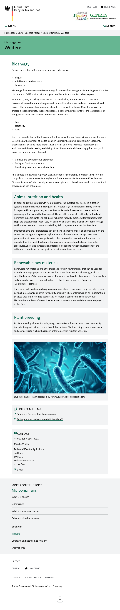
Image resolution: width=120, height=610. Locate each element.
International (18, 547)
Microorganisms (51, 32)
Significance (18, 503)
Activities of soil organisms (25, 518)
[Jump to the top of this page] (60, 600)
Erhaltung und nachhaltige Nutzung (29, 540)
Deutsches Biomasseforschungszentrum (36, 414)
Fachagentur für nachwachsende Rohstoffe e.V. (40, 419)
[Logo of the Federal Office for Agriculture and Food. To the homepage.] (22, 13)
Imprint (49, 577)
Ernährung (17, 526)
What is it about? (20, 496)
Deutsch (92, 6)
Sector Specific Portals (29, 32)
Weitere (16, 533)
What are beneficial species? (26, 510)
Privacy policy (33, 577)
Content (16, 577)
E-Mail (20, 469)
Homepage (9, 32)
